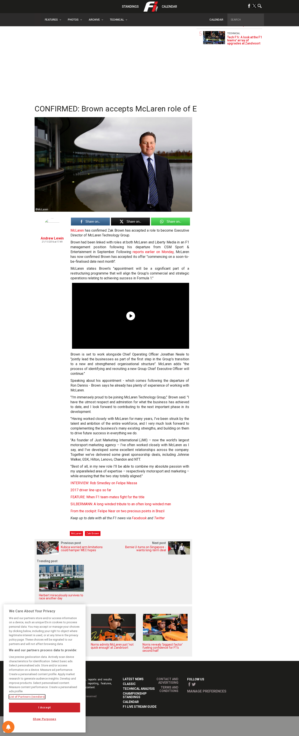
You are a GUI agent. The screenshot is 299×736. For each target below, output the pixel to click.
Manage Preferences (206, 691)
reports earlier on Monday (153, 252)
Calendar (169, 6)
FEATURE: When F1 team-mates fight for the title (107, 497)
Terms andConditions (168, 689)
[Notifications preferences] (8, 727)
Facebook (139, 518)
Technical (233, 33)
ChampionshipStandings (135, 695)
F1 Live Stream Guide (140, 706)
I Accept (44, 707)
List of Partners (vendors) (27, 696)
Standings (130, 6)
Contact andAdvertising (167, 680)
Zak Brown (92, 533)
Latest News (133, 679)
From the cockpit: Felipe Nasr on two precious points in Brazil (117, 511)
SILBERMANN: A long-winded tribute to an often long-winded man (120, 504)
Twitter (159, 518)
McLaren (77, 230)
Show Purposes (44, 719)
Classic (129, 684)
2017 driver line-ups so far (90, 490)
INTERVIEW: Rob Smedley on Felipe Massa (103, 483)
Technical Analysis (139, 688)
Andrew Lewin (52, 238)
